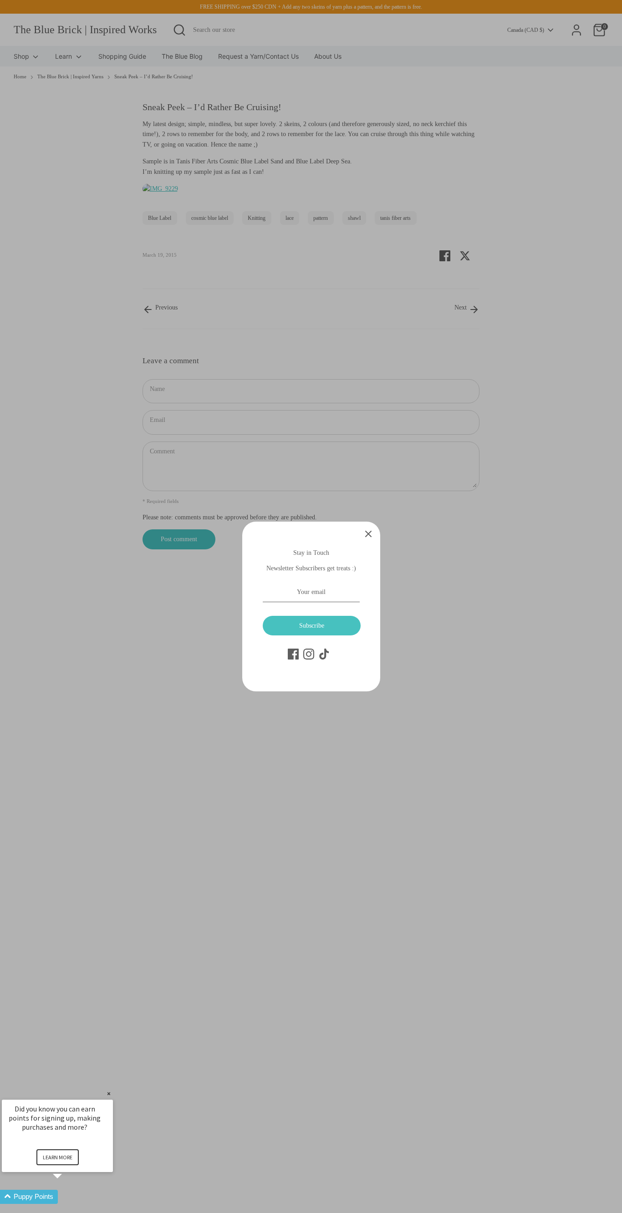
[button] (68, 1197)
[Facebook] (293, 654)
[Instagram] (308, 654)
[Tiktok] (324, 654)
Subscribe (311, 625)
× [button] (109, 1093)
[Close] (368, 533)
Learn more (57, 1157)
